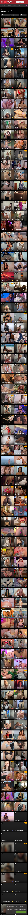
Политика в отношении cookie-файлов (16, 909)
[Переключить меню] (1, 2)
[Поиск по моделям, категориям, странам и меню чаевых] (26, 5)
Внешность (7, 15)
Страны (16, 15)
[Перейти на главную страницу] (8, 2)
